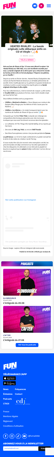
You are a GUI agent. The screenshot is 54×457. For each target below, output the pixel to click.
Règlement (8, 421)
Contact (18, 394)
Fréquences (20, 389)
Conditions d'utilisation (13, 426)
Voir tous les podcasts (27, 345)
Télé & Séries (27, 60)
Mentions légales (10, 417)
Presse (6, 412)
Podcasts (7, 399)
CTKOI (6, 404)
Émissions (7, 394)
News (5, 389)
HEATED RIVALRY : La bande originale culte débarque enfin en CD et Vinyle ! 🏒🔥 (27, 49)
